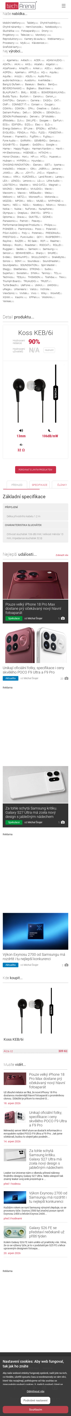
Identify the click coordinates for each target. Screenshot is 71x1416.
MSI (31, 200)
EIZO (29, 124)
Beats (42, 84)
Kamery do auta (35, 38)
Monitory (43, 34)
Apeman (21, 72)
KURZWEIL (29, 176)
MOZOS (8, 200)
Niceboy (38, 204)
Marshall (22, 188)
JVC (41, 172)
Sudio (49, 269)
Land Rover (46, 176)
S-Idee (7, 257)
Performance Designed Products (23, 224)
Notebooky (53, 26)
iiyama (59, 164)
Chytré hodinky (50, 22)
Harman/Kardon (43, 148)
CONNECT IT (20, 104)
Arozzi (19, 76)
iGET (48, 164)
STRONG (36, 269)
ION (33, 168)
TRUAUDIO (31, 281)
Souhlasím (35, 1409)
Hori (25, 156)
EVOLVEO (9, 132)
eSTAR (53, 128)
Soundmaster (51, 261)
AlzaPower (10, 68)
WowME (56, 293)
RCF (44, 241)
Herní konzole (34, 26)
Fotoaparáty (30, 30)
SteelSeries (20, 269)
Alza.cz (8, 1051)
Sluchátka (11, 30)
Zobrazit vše (62, 555)
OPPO (48, 212)
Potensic (38, 232)
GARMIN (26, 140)
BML (24, 92)
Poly (26, 232)
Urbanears (21, 289)
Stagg (7, 269)
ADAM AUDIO (55, 60)
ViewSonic (10, 293)
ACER (39, 60)
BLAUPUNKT (11, 92)
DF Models (49, 116)
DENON (39, 112)
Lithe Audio (54, 180)
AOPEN (8, 72)
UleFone (27, 285)
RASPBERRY (54, 237)
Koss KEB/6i (13, 1039)
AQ (44, 72)
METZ (22, 196)
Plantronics (25, 228)
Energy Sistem (12, 128)
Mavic (49, 188)
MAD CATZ (40, 184)
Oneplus (23, 212)
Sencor (8, 253)
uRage (7, 289)
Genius (54, 140)
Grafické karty (12, 46)
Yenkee (8, 301)
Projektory (11, 34)
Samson (34, 249)
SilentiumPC (21, 257)
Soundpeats (11, 265)
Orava (22, 216)
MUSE (41, 200)
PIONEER (9, 228)
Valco (34, 289)
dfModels (9, 120)
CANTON (9, 100)
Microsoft (36, 196)
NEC (17, 204)
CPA (31, 108)
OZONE (48, 216)
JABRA (44, 168)
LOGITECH (10, 184)
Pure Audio (27, 237)
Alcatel (39, 64)
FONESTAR (56, 132)
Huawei (55, 156)
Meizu (49, 192)
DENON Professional (15, 116)
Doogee (45, 120)
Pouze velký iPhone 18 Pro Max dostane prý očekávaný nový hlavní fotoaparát (33, 608)
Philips (50, 224)
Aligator (52, 64)
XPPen (34, 297)
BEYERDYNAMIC (14, 88)
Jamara (57, 168)
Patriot (25, 220)
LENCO (16, 180)
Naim (7, 204)
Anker (38, 68)
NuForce (31, 208)
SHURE (53, 253)
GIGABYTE (10, 144)
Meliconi (9, 196)
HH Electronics (12, 152)
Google (51, 144)
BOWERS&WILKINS (54, 92)
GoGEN (38, 144)
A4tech (26, 60)
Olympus (9, 212)
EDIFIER (17, 124)
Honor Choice (11, 156)
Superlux (9, 273)
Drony (47, 30)
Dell (27, 112)
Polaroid (52, 228)
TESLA (21, 277)
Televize (27, 34)
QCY (40, 237)
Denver (35, 116)
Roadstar (31, 245)
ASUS (30, 76)
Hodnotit (49, 350)
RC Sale (33, 241)
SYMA (35, 273)
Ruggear (9, 249)
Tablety (32, 22)
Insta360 (9, 168)
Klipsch (52, 172)
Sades (21, 249)
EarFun (58, 120)
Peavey (37, 220)
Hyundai (37, 160)
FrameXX (21, 136)
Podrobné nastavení (35, 1400)
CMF (6, 104)
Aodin (59, 68)
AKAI (18, 64)
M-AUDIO (37, 188)
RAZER (20, 241)
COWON (20, 108)
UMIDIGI (53, 285)
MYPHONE (56, 200)
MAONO (8, 188)
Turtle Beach (11, 285)
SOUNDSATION (29, 265)
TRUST (46, 281)
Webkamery (56, 38)
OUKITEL (35, 216)
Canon (38, 96)
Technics (9, 277)
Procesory (11, 42)
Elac (39, 124)
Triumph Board (12, 281)
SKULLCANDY (40, 257)
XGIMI (8, 297)
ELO (49, 124)
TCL (58, 273)
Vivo (35, 293)
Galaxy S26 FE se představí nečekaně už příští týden (46, 1232)
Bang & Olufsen (13, 84)
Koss (7, 176)
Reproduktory (13, 38)
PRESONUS (53, 232)
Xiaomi (21, 297)
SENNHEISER (25, 253)
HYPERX (23, 160)
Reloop (8, 245)
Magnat (55, 184)
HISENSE (30, 152)
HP (35, 156)
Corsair (37, 104)
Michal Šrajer (35, 618)
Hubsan (9, 160)
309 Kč (62, 1051)
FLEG (43, 132)
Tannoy (47, 273)
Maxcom (9, 192)
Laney (59, 176)
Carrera (36, 100)
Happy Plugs (22, 148)
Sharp (41, 253)
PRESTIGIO (11, 237)
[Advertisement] (35, 726)
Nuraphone (46, 208)
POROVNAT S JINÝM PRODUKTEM (35, 469)
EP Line (29, 128)
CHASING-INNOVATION (17, 164)
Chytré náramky (13, 26)
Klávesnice (40, 42)
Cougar (50, 104)
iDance (38, 164)
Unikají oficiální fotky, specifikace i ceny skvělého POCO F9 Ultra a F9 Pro (33, 670)
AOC (49, 68)
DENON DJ (53, 112)
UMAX (40, 285)
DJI (20, 120)
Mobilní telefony (14, 22)
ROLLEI (58, 245)
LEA (6, 180)
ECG (6, 124)
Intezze (22, 168)
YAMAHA (48, 297)
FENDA (23, 132)
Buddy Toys (10, 96)
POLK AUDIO (11, 232)
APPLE (33, 72)
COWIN (8, 108)
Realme (55, 241)
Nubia (18, 208)
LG (41, 180)
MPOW (20, 200)
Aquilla (8, 76)
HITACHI (45, 152)
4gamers (13, 60)
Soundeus (34, 261)
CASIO (47, 100)
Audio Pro (44, 76)
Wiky (45, 293)
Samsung (50, 249)
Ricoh (19, 245)
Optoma (9, 216)
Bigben (32, 88)
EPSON (41, 128)
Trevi (62, 277)
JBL (19, 172)
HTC (44, 156)
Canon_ (51, 96)
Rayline (8, 241)
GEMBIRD (41, 140)
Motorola (51, 196)
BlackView (45, 88)
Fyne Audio (11, 140)
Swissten (23, 273)
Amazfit (25, 68)
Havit (60, 148)
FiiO (33, 132)
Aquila (54, 72)
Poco (39, 228)
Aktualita (10, 678)
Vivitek (24, 293)
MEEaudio (36, 192)
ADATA (8, 64)
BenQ (52, 84)
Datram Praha (12, 112)
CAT (57, 100)
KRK (17, 176)
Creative (43, 108)
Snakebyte (59, 257)
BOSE (35, 92)
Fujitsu (48, 136)
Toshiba (51, 277)
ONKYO (36, 212)
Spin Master (49, 265)
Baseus (30, 84)
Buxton (25, 96)
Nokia (8, 208)
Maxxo (22, 192)
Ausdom (30, 80)
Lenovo (29, 180)
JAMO (8, 172)
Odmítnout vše (35, 1391)
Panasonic (10, 220)
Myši (25, 42)
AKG (28, 64)
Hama (7, 148)
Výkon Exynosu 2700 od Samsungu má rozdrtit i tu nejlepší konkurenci (34, 956)
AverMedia (45, 80)
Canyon (23, 100)
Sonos (8, 261)
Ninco (62, 204)
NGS (27, 204)
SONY (20, 261)
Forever (8, 136)
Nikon (51, 204)
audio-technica (13, 80)
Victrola (45, 289)
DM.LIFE (32, 120)
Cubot (55, 108)
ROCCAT (45, 245)
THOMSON (35, 277)
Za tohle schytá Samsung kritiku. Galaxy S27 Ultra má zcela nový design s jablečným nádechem (31, 812)
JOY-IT (30, 172)
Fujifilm (35, 136)
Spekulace (14, 618)
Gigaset (25, 144)
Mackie (25, 184)
